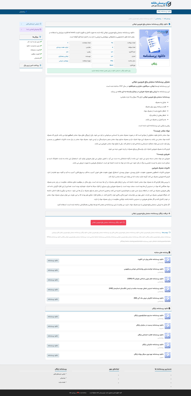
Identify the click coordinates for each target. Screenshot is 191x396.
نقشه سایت (62, 382)
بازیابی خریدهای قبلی (59, 374)
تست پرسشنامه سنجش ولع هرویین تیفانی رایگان (75, 237)
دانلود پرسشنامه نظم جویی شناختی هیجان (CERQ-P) (145, 279)
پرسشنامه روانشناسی (111, 237)
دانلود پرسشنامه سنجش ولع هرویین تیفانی (127, 232)
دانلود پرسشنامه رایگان (164, 11)
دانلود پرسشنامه (56, 237)
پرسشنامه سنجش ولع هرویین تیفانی (150, 232)
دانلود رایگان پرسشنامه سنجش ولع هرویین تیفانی (107, 222)
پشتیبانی (62, 378)
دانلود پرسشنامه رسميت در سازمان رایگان (149, 325)
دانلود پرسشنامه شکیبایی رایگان (152, 344)
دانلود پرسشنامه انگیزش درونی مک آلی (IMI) (148, 298)
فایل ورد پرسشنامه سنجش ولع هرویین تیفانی (101, 232)
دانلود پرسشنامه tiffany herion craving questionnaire (136, 241)
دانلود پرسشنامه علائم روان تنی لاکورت (150, 259)
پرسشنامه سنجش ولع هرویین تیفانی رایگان (158, 237)
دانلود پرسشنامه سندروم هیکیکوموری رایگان (148, 315)
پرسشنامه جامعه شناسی (97, 237)
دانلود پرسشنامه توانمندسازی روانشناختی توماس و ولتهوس (143, 269)
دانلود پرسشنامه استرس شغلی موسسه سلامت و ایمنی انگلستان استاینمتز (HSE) (136, 288)
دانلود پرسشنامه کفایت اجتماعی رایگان (150, 335)
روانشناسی (158, 19)
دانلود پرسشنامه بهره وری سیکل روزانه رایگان (148, 354)
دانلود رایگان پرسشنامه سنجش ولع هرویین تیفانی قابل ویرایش (70, 232)
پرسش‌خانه (167, 19)
